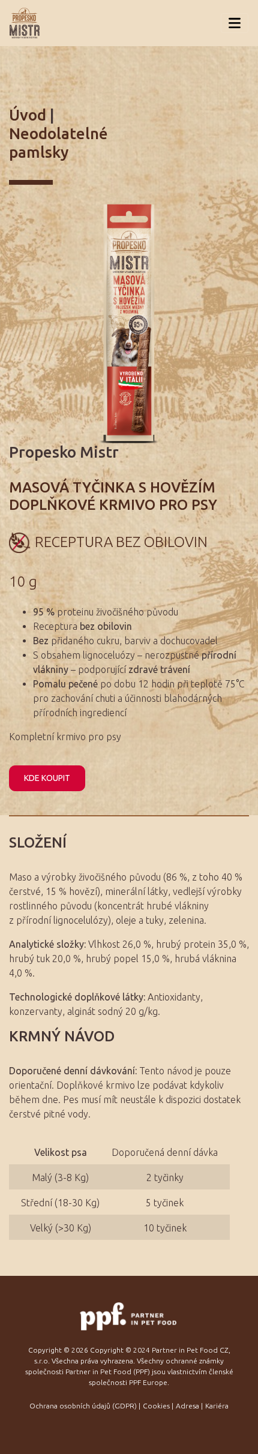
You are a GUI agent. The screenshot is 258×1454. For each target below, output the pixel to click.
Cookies (156, 1406)
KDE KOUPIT (47, 778)
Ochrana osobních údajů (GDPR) (83, 1406)
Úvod (27, 115)
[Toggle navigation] (234, 23)
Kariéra (217, 1406)
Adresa (187, 1406)
